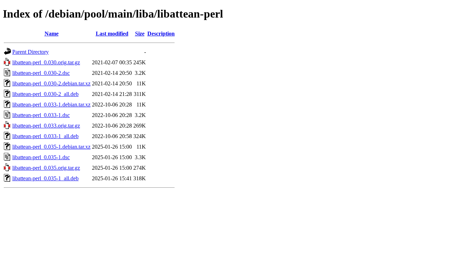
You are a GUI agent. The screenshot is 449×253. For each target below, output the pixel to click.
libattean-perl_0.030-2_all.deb (45, 94)
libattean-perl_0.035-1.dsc (41, 157)
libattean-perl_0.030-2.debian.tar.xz (51, 83)
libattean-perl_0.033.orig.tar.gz (46, 126)
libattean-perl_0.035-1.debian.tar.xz (51, 147)
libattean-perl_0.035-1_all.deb (45, 178)
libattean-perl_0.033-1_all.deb (45, 136)
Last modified (112, 34)
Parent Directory (30, 52)
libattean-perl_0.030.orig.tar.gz (46, 62)
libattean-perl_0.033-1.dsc (41, 115)
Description (161, 34)
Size (140, 34)
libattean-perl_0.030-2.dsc (41, 73)
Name (52, 34)
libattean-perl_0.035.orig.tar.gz (46, 168)
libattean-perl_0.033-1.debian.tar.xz (51, 105)
